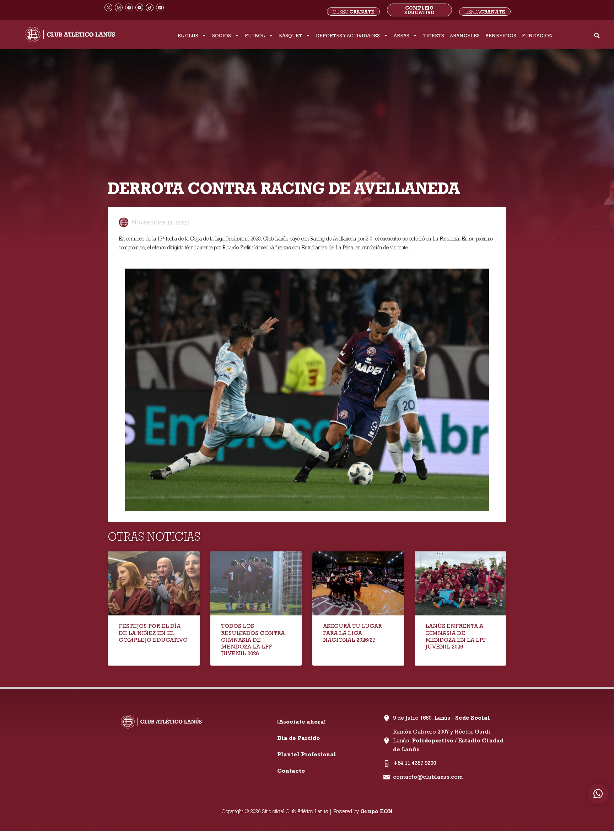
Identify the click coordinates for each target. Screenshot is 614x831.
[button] (597, 35)
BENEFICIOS (500, 35)
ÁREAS (401, 35)
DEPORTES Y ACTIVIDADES (348, 35)
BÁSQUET (290, 35)
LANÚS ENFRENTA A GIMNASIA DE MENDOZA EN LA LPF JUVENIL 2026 (455, 636)
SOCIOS (221, 35)
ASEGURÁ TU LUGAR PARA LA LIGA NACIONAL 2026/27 (352, 633)
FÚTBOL (255, 35)
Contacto (291, 770)
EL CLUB (188, 35)
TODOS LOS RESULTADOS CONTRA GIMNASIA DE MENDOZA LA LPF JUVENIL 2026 (253, 640)
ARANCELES (465, 35)
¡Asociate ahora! (301, 721)
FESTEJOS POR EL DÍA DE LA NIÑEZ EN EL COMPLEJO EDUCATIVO (153, 633)
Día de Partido (298, 738)
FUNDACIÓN (537, 35)
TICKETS (433, 35)
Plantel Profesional (306, 754)
